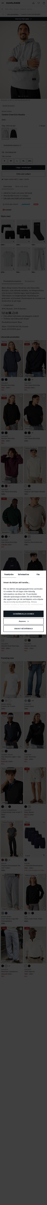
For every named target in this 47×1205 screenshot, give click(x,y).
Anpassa (22, 621)
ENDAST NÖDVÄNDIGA (23, 628)
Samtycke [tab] (8, 574)
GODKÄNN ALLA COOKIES (23, 614)
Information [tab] (23, 574)
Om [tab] (38, 574)
